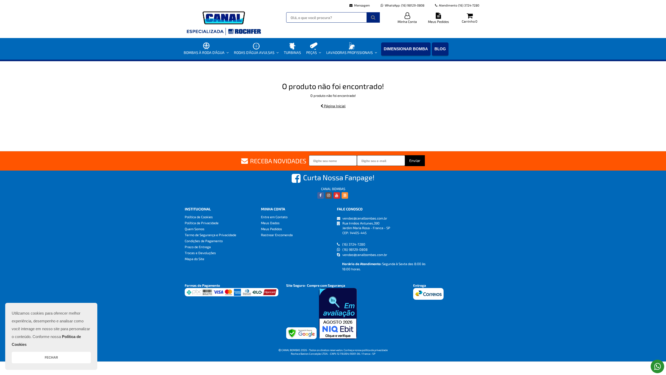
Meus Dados (270, 223)
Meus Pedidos (438, 22)
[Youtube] (337, 195)
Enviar (414, 160)
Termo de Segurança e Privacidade (210, 235)
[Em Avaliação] (338, 313)
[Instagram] (328, 195)
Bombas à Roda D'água (204, 52)
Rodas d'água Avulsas (254, 52)
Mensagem (362, 5)
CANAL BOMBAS (333, 189)
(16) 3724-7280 (459, 5)
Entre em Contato (274, 217)
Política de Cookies (199, 217)
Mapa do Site (194, 259)
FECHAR (51, 357)
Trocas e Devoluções (200, 253)
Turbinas (292, 52)
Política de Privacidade (202, 223)
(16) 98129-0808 (404, 5)
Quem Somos (194, 229)
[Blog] (345, 195)
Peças (311, 52)
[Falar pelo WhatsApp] (657, 366)
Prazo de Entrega (198, 247)
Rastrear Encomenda (277, 235)
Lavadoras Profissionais (349, 52)
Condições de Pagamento (204, 241)
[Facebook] (320, 195)
